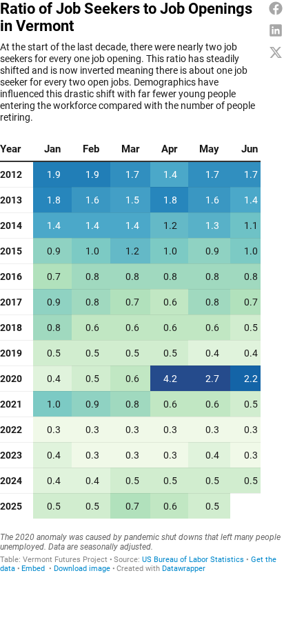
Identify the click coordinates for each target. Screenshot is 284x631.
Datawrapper (183, 568)
